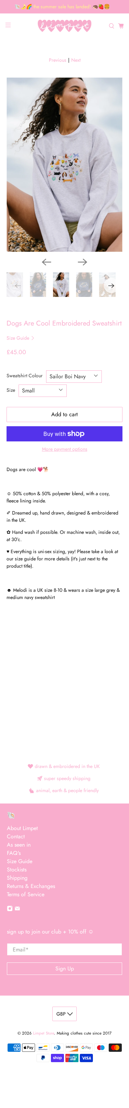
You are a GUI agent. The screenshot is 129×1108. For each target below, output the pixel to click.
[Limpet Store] (64, 26)
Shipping (17, 878)
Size (11, 390)
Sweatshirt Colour (25, 375)
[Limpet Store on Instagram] (10, 910)
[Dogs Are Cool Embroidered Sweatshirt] (64, 164)
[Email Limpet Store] (17, 910)
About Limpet (22, 828)
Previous (57, 60)
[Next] (82, 262)
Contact (16, 836)
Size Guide (19, 338)
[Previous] (46, 262)
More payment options (64, 449)
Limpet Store (43, 1033)
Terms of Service (25, 894)
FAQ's (14, 853)
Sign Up (64, 968)
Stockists (16, 870)
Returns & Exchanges (31, 886)
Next (75, 60)
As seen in (19, 845)
